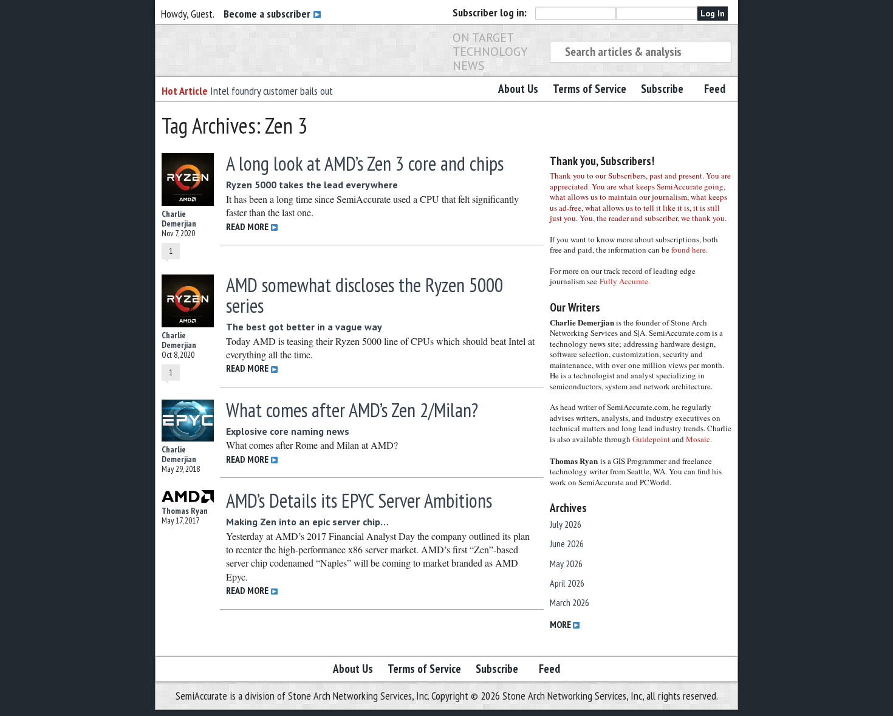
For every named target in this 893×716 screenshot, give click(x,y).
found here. (689, 249)
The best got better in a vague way (304, 327)
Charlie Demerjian (179, 218)
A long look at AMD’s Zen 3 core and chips (365, 163)
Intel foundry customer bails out (271, 91)
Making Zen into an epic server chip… (307, 522)
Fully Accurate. (625, 281)
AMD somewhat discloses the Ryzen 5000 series (364, 295)
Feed (714, 88)
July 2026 (565, 524)
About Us (518, 88)
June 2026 (567, 543)
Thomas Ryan (185, 510)
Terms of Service (589, 88)
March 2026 (569, 602)
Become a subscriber (268, 14)
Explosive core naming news (287, 431)
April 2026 (567, 583)
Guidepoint (651, 439)
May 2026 (566, 563)
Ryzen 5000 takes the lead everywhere (312, 185)
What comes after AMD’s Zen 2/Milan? (352, 410)
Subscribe (662, 88)
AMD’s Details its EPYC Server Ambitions (359, 500)
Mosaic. (699, 439)
